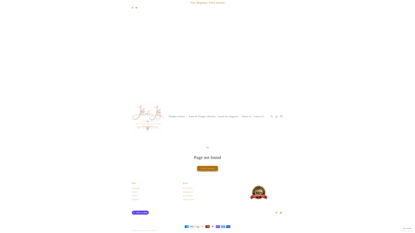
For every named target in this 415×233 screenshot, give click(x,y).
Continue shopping (207, 168)
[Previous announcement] (132, 3)
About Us (135, 196)
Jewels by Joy (141, 230)
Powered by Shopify (151, 230)
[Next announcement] (282, 3)
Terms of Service (189, 199)
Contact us (135, 199)
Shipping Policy (188, 192)
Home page (135, 188)
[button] (177, 116)
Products (135, 192)
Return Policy (187, 196)
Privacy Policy (188, 188)
